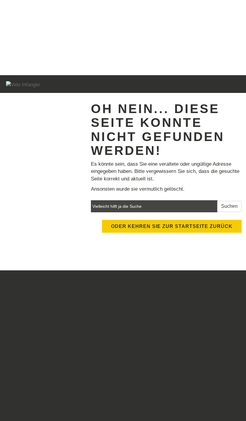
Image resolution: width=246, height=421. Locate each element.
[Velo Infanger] (62, 84)
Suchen (229, 206)
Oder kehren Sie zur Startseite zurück (171, 226)
